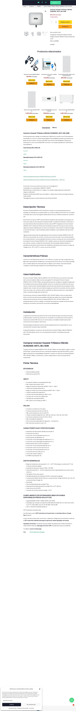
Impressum (31, 708)
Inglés (24, 154)
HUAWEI (56, 41)
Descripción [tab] (46, 127)
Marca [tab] (54, 127)
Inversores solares (62, 34)
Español (25, 151)
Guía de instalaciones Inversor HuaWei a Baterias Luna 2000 (39, 176)
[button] (39, 689)
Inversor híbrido (59, 36)
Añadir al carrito (65, 22)
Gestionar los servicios (8, 700)
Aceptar (11, 704)
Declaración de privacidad (22, 708)
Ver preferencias (31, 704)
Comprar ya (31, 83)
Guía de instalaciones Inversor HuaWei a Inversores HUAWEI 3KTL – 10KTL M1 (43, 179)
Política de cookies (13, 708)
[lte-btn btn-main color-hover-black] (31, 80)
